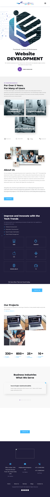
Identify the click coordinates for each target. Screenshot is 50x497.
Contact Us (37, 290)
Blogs (31, 483)
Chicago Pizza (11, 339)
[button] (20, 400)
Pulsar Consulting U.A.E (13, 324)
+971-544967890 (39, 467)
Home (8, 483)
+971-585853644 (39, 470)
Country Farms (33, 324)
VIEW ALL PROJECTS (9, 311)
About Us (16, 483)
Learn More (8, 198)
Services (25, 483)
